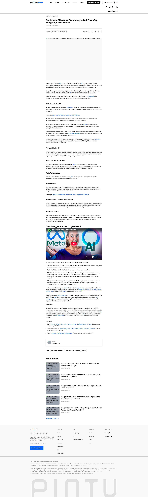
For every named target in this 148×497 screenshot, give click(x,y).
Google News (79, 288)
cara (70, 92)
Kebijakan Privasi (43, 473)
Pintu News (48, 16)
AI (81, 83)
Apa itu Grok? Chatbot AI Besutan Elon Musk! (66, 115)
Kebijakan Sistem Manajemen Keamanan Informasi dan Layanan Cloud (61, 473)
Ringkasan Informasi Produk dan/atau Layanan (84, 473)
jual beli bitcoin (59, 315)
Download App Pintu (36, 448)
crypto (66, 288)
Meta (60, 83)
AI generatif (69, 107)
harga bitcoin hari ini (85, 289)
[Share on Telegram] (98, 31)
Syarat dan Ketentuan (35, 473)
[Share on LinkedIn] (95, 31)
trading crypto (61, 295)
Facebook (91, 96)
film (72, 177)
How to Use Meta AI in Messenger (62, 333)
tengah (75, 164)
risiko (100, 312)
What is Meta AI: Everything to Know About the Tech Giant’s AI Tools (71, 324)
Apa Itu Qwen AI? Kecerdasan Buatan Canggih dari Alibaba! (70, 194)
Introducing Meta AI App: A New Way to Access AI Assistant (77, 328)
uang (83, 313)
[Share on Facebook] (92, 31)
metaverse (97, 139)
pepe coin (50, 291)
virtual (85, 124)
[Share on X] (89, 31)
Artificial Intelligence (74, 133)
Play (55, 297)
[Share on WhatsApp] (101, 31)
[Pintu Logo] (36, 2)
